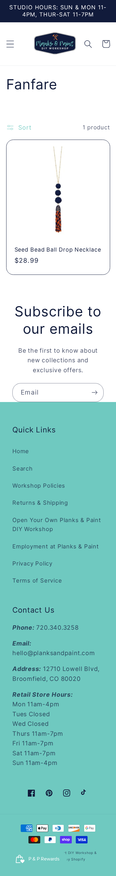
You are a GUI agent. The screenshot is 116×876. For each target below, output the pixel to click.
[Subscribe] (94, 392)
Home (20, 451)
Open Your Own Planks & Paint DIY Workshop (56, 524)
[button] (10, 44)
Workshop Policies (38, 485)
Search (22, 468)
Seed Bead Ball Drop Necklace (58, 249)
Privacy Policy (32, 563)
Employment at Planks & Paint (55, 546)
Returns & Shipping (40, 502)
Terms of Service (37, 580)
